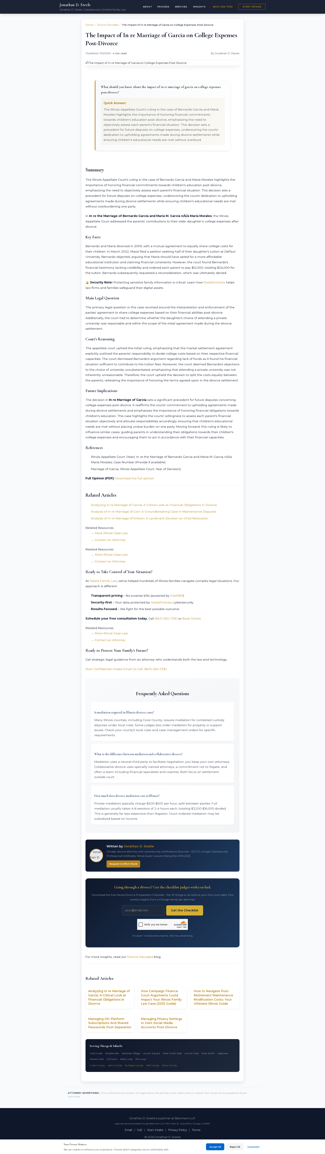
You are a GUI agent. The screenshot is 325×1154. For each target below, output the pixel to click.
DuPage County (134, 1065)
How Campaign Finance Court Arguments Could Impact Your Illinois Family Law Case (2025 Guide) (161, 997)
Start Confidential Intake (103, 669)
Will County (152, 1065)
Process (163, 6)
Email (128, 1130)
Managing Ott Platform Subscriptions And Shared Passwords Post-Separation (109, 1023)
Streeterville (112, 1053)
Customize (253, 1146)
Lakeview (222, 1053)
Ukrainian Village (131, 1053)
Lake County (114, 1065)
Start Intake (252, 6)
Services (181, 6)
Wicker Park (97, 1059)
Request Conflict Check (123, 863)
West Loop (126, 1059)
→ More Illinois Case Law (109, 533)
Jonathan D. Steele (75, 4)
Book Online (191, 618)
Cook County (97, 1065)
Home (89, 24)
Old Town (111, 1059)
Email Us (129, 669)
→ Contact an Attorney (108, 540)
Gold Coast (96, 1053)
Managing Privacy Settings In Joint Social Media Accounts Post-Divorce (161, 1023)
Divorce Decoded (107, 24)
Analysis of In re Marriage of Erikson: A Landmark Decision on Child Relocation (149, 518)
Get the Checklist (184, 910)
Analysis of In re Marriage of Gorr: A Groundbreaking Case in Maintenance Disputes (153, 511)
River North (208, 1053)
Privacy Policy (177, 1130)
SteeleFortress (214, 282)
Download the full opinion (134, 478)
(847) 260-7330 (223, 6)
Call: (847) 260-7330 (152, 669)
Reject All (235, 1146)
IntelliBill (176, 595)
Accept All (215, 1146)
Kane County (169, 1065)
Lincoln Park (192, 1053)
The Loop (140, 1059)
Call (139, 1130)
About (147, 6)
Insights (199, 6)
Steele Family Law (103, 581)
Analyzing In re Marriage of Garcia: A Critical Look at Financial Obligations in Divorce (154, 505)
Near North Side (172, 1053)
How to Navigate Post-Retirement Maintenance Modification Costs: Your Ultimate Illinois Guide (213, 997)
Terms (196, 1130)
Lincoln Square (151, 1053)
